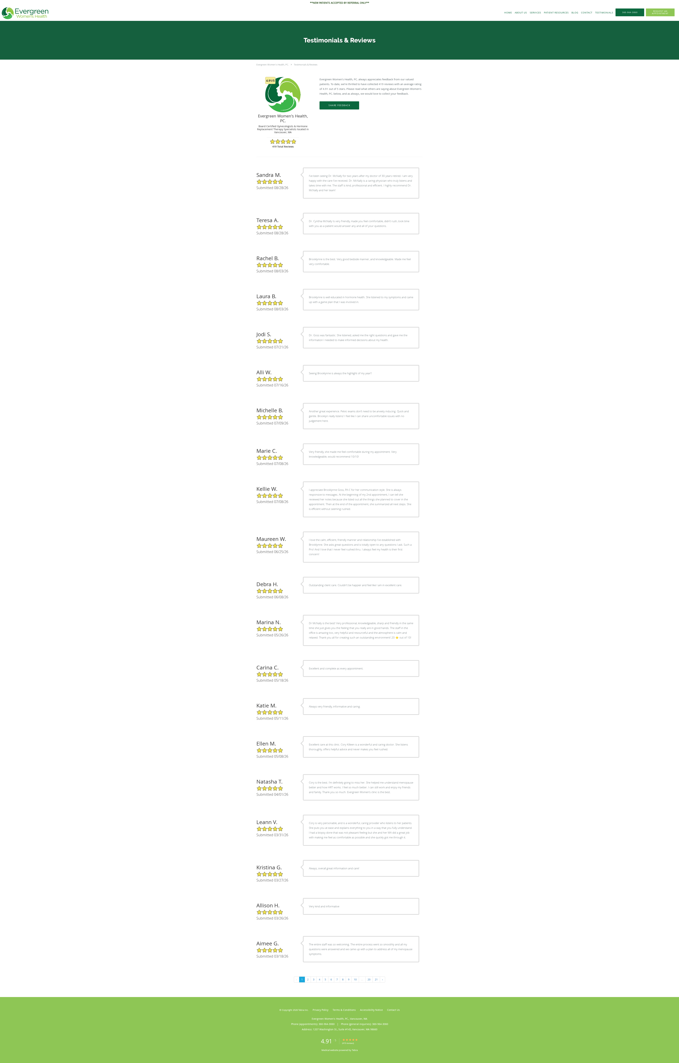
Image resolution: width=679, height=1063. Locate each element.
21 (376, 979)
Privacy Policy (320, 1010)
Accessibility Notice (371, 1010)
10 (355, 979)
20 (369, 979)
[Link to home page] (24, 13)
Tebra (355, 1050)
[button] (660, 12)
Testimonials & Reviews (305, 64)
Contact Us (393, 1010)
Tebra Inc (303, 1010)
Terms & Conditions (344, 1010)
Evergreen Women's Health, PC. (272, 64)
